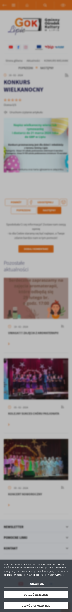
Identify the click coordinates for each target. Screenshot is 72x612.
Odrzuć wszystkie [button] (36, 595)
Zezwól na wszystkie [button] (36, 606)
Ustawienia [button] (36, 584)
